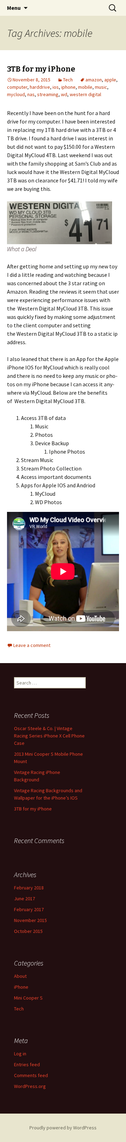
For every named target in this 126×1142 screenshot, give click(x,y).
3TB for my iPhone (41, 69)
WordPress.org (30, 1086)
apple (110, 79)
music (101, 87)
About (20, 976)
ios (55, 87)
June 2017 (24, 898)
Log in (20, 1053)
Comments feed (31, 1075)
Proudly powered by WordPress (63, 1127)
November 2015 (30, 920)
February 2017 (29, 909)
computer (17, 87)
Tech (68, 79)
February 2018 (29, 887)
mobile (85, 87)
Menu (14, 7)
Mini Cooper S (28, 998)
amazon (93, 79)
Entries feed (27, 1064)
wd (64, 94)
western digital (85, 94)
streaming (47, 94)
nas (31, 94)
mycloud (16, 94)
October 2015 (28, 931)
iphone (68, 87)
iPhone (21, 987)
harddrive (40, 87)
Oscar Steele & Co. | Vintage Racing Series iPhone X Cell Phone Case (49, 735)
